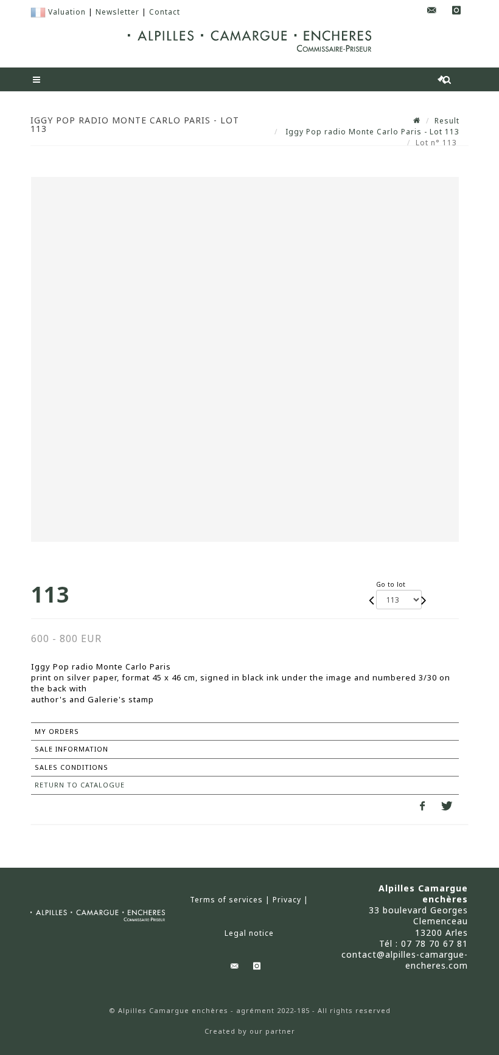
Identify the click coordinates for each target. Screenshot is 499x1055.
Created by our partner (249, 1031)
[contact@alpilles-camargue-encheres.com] (432, 10)
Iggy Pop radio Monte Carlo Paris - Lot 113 (371, 131)
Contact (164, 12)
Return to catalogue (80, 784)
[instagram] (456, 10)
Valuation (67, 12)
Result (446, 121)
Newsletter (117, 12)
